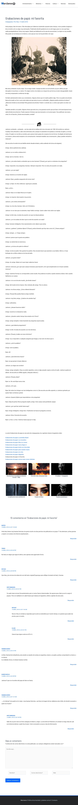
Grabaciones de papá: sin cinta (14, 452)
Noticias (63, 3)
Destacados (71, 3)
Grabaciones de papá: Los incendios (15, 440)
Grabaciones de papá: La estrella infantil (16, 437)
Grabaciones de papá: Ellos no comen (16, 442)
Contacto (54, 800)
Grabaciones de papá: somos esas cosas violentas (20, 459)
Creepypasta (9, 22)
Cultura (55, 3)
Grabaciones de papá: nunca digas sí (16, 445)
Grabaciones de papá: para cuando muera (17, 449)
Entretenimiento (27, 3)
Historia (47, 3)
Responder (73, 538)
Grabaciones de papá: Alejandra (14, 454)
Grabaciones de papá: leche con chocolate (17, 447)
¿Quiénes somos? (46, 800)
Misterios (38, 3)
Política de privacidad (34, 800)
